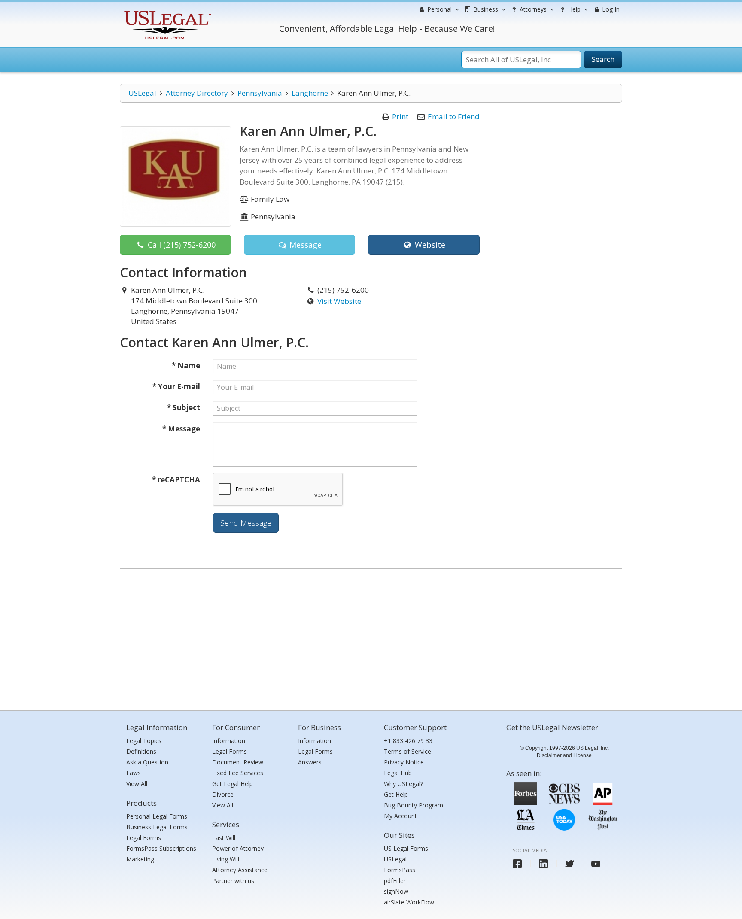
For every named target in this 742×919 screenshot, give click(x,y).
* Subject (183, 407)
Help (573, 9)
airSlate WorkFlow (409, 902)
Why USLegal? (403, 783)
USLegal (142, 93)
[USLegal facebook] (517, 863)
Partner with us (233, 881)
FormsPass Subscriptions (161, 848)
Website (429, 245)
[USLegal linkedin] (543, 863)
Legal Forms (143, 838)
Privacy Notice (404, 762)
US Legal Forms (406, 848)
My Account (400, 816)
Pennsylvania (259, 93)
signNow (396, 891)
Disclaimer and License (564, 755)
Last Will (223, 838)
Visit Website (339, 301)
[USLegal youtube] (595, 863)
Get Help (396, 794)
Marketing (140, 859)
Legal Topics (143, 741)
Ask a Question (147, 762)
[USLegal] (166, 12)
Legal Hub (398, 773)
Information (228, 741)
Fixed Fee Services (237, 773)
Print (400, 116)
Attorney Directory (197, 93)
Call (181, 245)
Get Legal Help (232, 783)
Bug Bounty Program (413, 805)
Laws (133, 773)
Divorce (223, 794)
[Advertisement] (371, 637)
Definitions (141, 751)
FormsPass (399, 870)
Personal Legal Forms (156, 816)
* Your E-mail (176, 386)
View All (136, 783)
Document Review (237, 762)
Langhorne (310, 93)
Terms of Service (407, 751)
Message (304, 245)
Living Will (225, 859)
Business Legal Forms (157, 827)
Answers (310, 762)
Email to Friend (454, 116)
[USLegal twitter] (569, 863)
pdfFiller (395, 881)
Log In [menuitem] (610, 9)
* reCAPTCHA (176, 480)
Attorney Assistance (240, 870)
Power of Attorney (238, 848)
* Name (186, 365)
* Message (181, 429)
